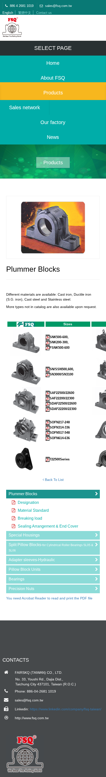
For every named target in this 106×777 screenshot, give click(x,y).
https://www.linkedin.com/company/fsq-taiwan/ (65, 709)
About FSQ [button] (53, 78)
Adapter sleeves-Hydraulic (32, 560)
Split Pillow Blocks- (51, 547)
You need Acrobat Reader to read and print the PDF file (49, 598)
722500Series (60, 459)
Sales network (24, 107)
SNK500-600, (59, 337)
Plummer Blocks (23, 494)
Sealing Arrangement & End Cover (48, 526)
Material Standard (33, 510)
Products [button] (53, 92)
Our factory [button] (52, 122)
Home (52, 63)
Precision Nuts (21, 589)
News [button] (53, 137)
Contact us (44, 13)
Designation (28, 502)
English (7, 13)
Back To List (54, 480)
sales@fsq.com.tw (58, 6)
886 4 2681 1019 (21, 6)
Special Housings (24, 535)
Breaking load (30, 518)
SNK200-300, (59, 342)
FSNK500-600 (60, 347)
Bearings (16, 579)
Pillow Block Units (24, 569)
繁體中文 (24, 13)
